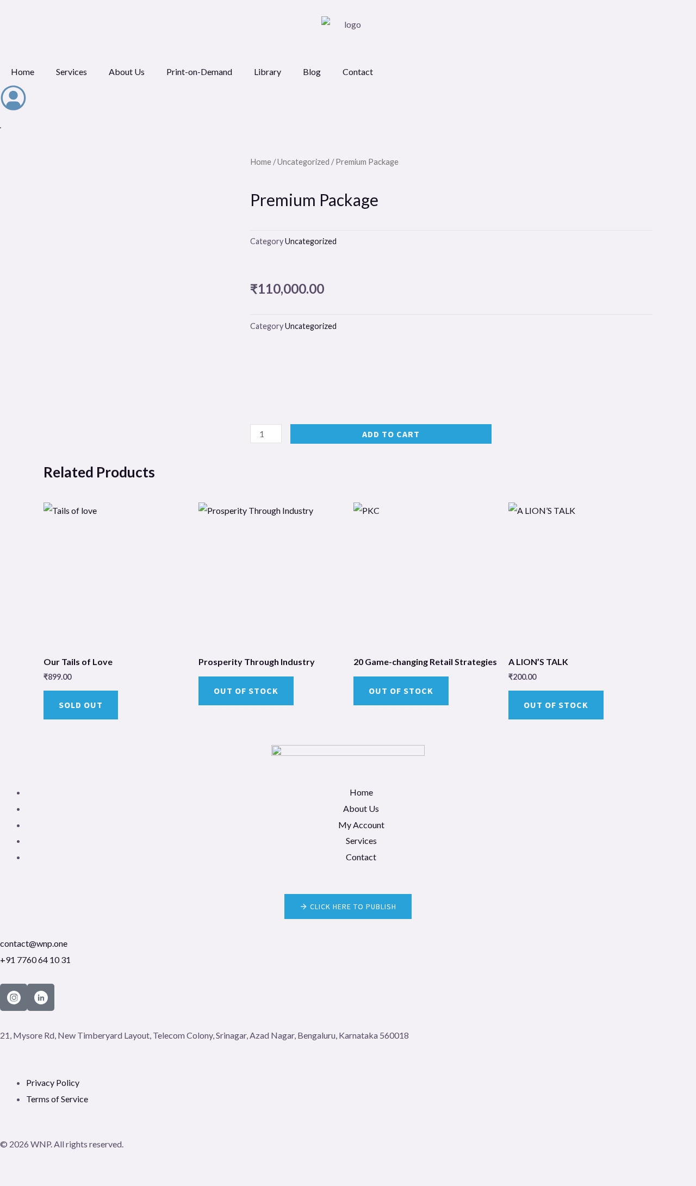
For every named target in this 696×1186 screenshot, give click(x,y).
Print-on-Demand (199, 71)
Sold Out (81, 704)
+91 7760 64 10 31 (35, 959)
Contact (358, 71)
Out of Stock (246, 690)
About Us (127, 71)
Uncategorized (303, 161)
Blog (312, 71)
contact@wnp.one (33, 943)
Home (22, 71)
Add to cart (391, 434)
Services (71, 71)
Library (267, 71)
